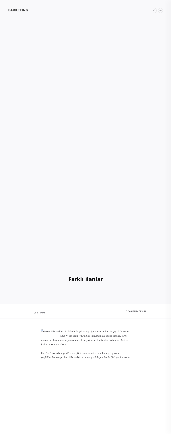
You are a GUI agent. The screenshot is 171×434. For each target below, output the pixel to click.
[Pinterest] (155, 24)
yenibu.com (122, 357)
